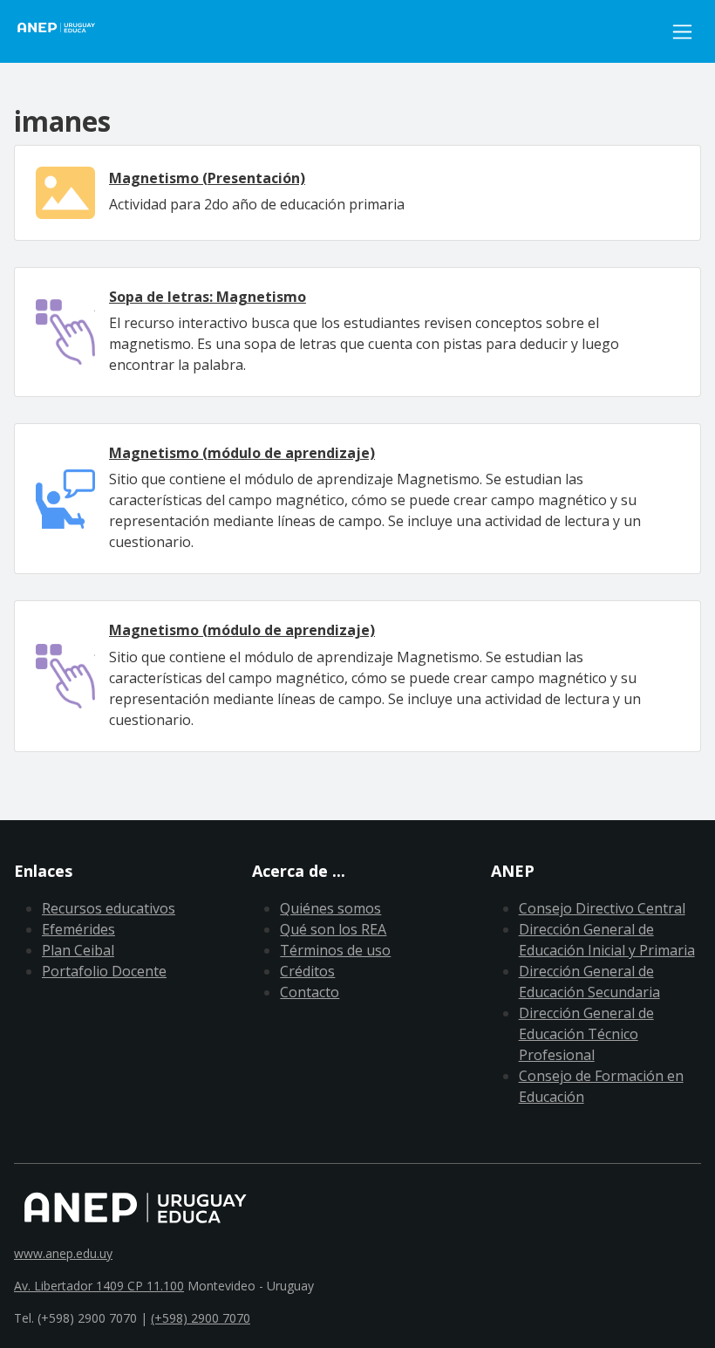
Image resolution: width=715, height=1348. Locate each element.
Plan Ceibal (78, 950)
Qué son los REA (333, 929)
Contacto (309, 992)
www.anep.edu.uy (63, 1253)
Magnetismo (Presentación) (207, 178)
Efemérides (78, 929)
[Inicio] (66, 31)
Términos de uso (335, 950)
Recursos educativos (108, 908)
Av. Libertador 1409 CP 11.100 (99, 1285)
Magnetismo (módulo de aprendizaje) (242, 452)
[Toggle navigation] (682, 32)
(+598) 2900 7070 (200, 1318)
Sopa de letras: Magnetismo (207, 296)
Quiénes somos (330, 908)
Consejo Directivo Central (602, 908)
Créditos (307, 971)
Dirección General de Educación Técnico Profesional (586, 1033)
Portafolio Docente (104, 971)
